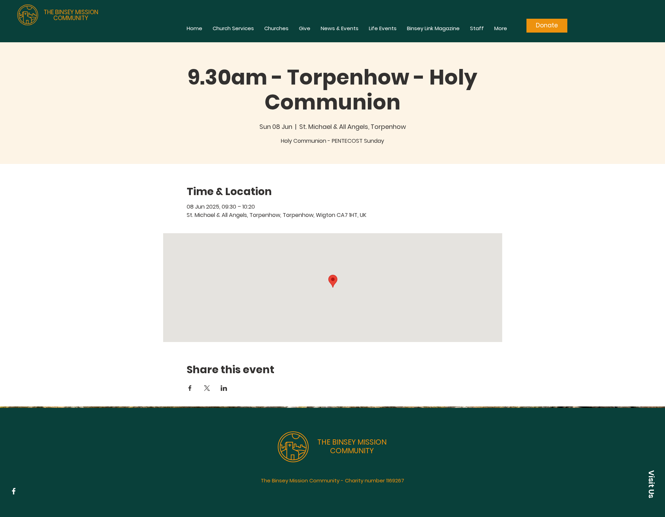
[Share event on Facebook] (190, 388)
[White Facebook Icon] (13, 491)
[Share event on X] (207, 388)
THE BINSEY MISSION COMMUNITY (71, 15)
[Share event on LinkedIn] (224, 388)
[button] (651, 484)
